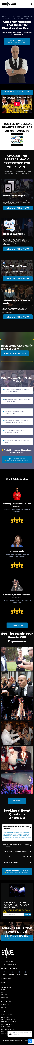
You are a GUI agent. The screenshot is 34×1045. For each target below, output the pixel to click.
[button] (31, 4)
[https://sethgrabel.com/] (9, 3)
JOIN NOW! (27, 914)
